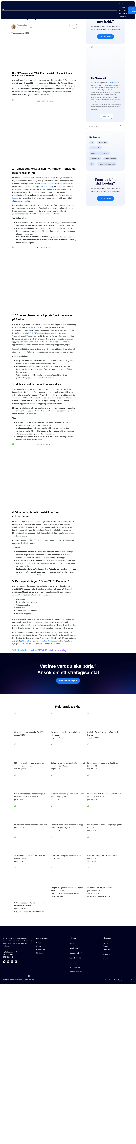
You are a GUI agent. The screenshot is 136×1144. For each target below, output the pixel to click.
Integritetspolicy (107, 980)
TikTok (71, 963)
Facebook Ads (74, 953)
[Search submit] (121, 126)
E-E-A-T (31, 333)
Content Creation (75, 971)
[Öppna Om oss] (125, 7)
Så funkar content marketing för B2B (28, 732)
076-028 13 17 (8, 957)
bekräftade (58, 389)
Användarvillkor (129, 980)
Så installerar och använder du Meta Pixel (30, 825)
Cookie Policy (118, 980)
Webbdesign (73, 958)
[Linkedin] (12, 961)
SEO (70, 943)
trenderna (31, 521)
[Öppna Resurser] (126, 13)
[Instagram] (8, 961)
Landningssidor (74, 967)
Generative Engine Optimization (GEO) (37, 641)
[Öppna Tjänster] (125, 4)
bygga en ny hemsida (27, 414)
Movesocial (28, 28)
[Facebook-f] (4, 961)
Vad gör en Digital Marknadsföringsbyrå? (67, 887)
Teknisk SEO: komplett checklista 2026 (66, 855)
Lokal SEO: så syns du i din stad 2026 (102, 855)
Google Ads (73, 948)
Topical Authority (46, 186)
